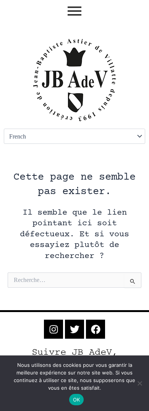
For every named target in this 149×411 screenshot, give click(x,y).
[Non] (139, 383)
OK (76, 400)
